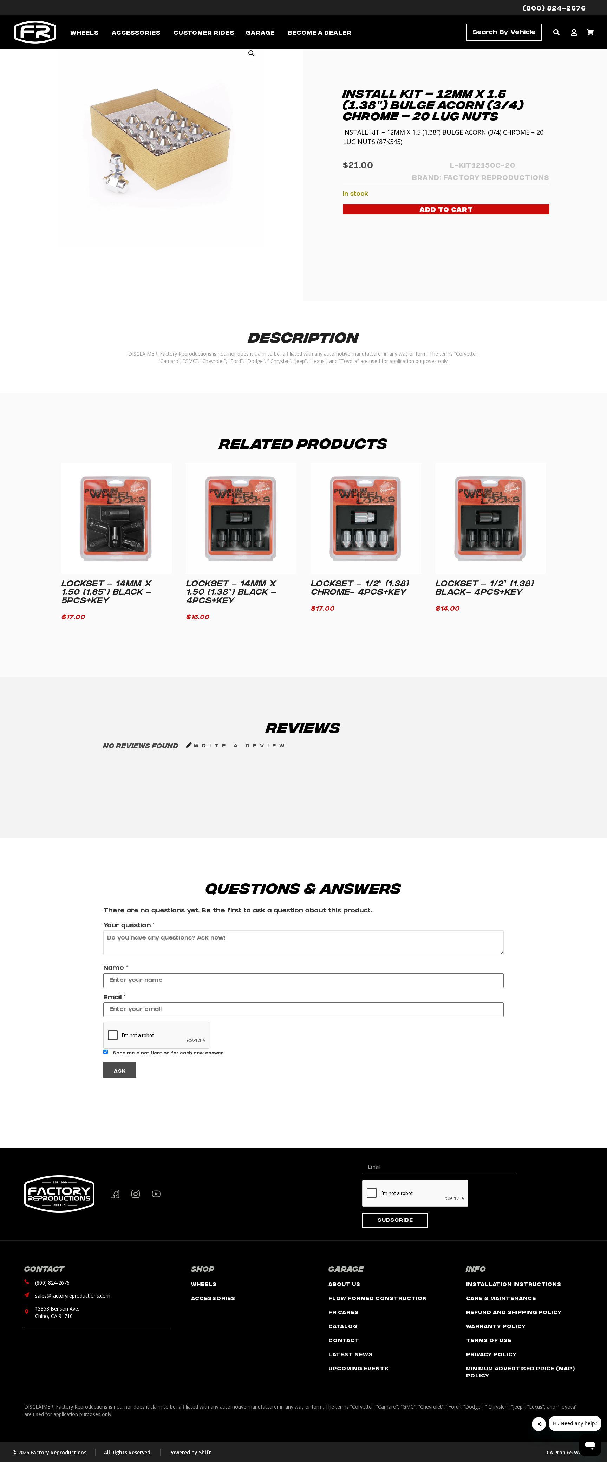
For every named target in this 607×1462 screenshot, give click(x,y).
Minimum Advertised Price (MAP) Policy (520, 1371)
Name (115, 969)
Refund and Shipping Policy (514, 1312)
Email (114, 998)
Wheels (204, 1284)
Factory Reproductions (496, 177)
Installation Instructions (513, 1284)
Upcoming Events (358, 1368)
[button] (556, 32)
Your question (129, 926)
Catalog (343, 1326)
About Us (344, 1284)
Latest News (350, 1354)
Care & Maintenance (501, 1298)
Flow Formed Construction (377, 1298)
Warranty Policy (496, 1326)
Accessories (213, 1298)
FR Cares (343, 1312)
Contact (343, 1340)
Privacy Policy (491, 1354)
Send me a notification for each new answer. (168, 1054)
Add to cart (446, 209)
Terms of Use (489, 1340)
